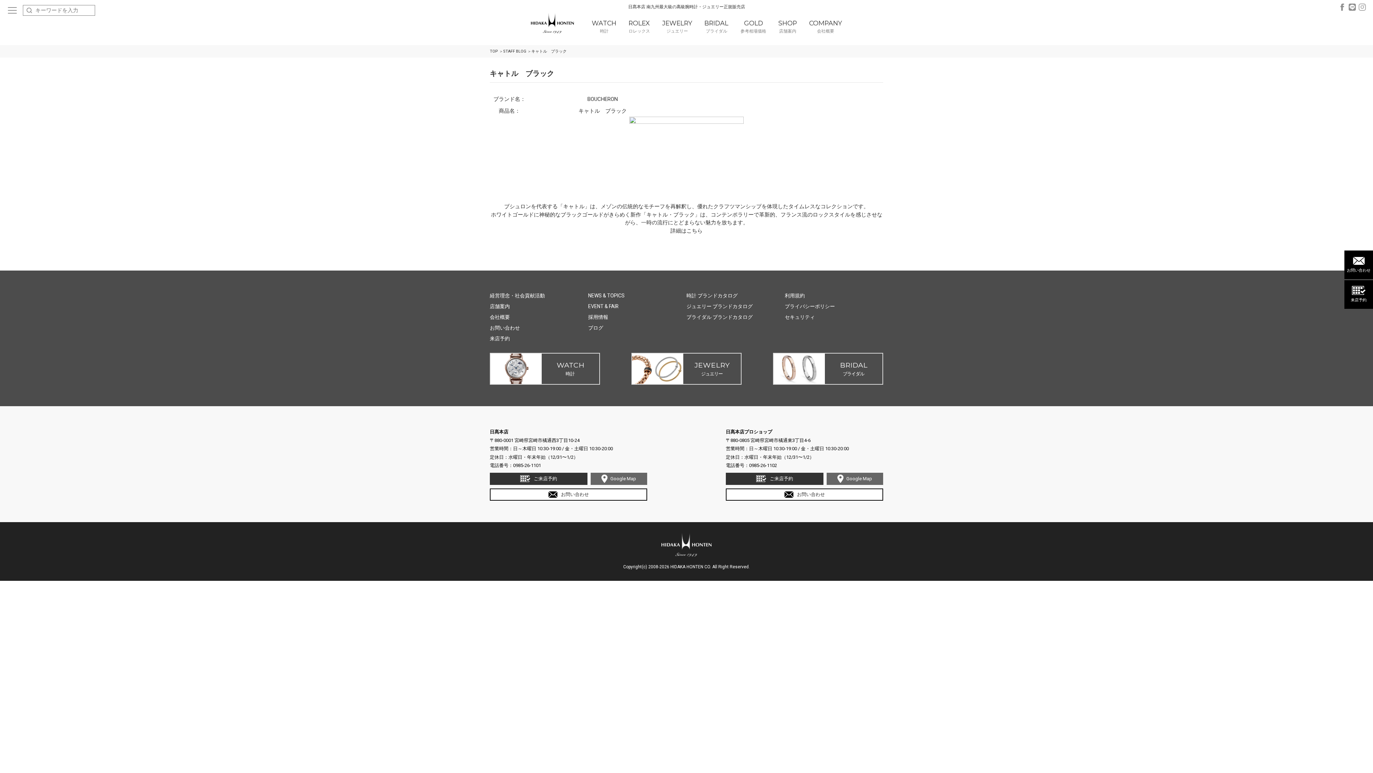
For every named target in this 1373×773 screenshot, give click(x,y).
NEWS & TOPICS (606, 295)
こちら (694, 231)
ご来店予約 (545, 478)
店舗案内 (500, 306)
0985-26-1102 (763, 465)
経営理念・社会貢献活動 (517, 295)
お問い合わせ (1358, 270)
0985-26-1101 (527, 465)
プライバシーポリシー (810, 306)
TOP (494, 51)
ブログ (595, 328)
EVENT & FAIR (603, 306)
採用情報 (598, 317)
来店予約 (1359, 300)
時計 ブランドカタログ (712, 295)
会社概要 (500, 317)
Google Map (623, 478)
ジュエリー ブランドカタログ (719, 306)
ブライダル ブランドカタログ (719, 317)
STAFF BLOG (514, 51)
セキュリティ (800, 317)
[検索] (29, 10)
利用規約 (795, 295)
